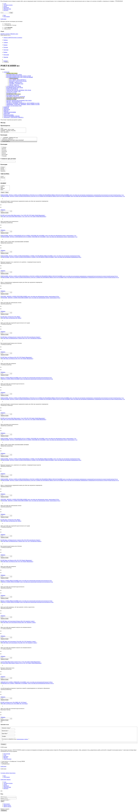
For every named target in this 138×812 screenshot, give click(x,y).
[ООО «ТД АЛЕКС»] (13, 132)
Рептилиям (4, 154)
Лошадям (4, 155)
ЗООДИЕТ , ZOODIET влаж (16, 83)
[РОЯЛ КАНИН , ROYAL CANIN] (13, 129)
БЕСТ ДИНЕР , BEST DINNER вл (17, 79)
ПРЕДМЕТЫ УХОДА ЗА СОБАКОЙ (15, 96)
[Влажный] (3, 177)
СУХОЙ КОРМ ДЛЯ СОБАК (13, 86)
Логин (2, 796)
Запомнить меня (5, 800)
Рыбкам (4, 153)
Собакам (4, 147)
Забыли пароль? (7, 806)
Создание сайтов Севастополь (8, 773)
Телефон (4, 736)
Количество (5, 730)
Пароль (2, 798)
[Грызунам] (3, 171)
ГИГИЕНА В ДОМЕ (11, 99)
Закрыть (9, 779)
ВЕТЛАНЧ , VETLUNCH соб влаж (18, 81)
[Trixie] (13, 128)
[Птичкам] (3, 169)
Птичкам (4, 150)
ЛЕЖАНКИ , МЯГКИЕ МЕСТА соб (15, 98)
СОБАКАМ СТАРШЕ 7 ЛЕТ (13, 91)
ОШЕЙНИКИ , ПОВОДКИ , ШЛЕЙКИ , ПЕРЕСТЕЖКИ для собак (23, 104)
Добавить (3, 209)
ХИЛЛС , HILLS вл (14, 85)
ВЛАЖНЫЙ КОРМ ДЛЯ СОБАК (14, 87)
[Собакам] (3, 167)
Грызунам (4, 151)
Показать (4, 810)
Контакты (5, 10)
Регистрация (6, 16)
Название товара (6, 728)
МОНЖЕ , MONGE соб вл (15, 82)
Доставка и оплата (8, 5)
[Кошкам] (3, 168)
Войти (2, 801)
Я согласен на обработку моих (15, 739)
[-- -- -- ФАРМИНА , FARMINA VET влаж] (19, 137)
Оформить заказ (14, 33)
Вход (4, 15)
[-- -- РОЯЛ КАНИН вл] (19, 141)
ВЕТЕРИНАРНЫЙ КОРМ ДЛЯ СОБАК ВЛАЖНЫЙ (19, 77)
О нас (4, 3)
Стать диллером (7, 759)
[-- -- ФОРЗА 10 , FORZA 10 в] (19, 139)
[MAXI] (5, 189)
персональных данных (22, 739)
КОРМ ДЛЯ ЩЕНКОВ (12, 88)
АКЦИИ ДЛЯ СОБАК (11, 73)
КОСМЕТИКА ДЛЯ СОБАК (13, 94)
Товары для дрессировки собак (13, 105)
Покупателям (6, 753)
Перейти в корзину (5, 33)
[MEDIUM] (5, 188)
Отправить (3, 744)
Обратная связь (7, 8)
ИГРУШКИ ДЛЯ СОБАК (12, 95)
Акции (5, 6)
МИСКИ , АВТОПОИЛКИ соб (14, 101)
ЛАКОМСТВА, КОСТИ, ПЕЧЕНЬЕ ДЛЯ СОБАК (18, 90)
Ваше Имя (5, 733)
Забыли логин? (7, 805)
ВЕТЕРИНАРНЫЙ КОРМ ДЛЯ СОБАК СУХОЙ (18, 76)
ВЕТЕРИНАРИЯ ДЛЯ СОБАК (14, 74)
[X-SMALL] (5, 186)
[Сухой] (3, 176)
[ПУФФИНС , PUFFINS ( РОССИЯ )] (13, 130)
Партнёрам (6, 7)
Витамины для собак (11, 92)
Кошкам (4, 148)
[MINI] (5, 187)
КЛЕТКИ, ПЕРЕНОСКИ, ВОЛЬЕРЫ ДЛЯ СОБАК (19, 100)
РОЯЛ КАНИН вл (13, 78)
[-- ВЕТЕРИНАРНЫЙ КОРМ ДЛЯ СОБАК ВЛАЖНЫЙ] (19, 140)
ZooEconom (3, 19)
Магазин (5, 757)
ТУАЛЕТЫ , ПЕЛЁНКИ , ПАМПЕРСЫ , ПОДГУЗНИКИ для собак (22, 103)
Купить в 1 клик (4, 212)
